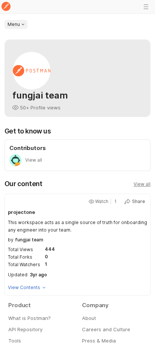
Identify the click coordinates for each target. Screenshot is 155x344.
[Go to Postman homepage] (6, 7)
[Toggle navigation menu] (145, 6)
